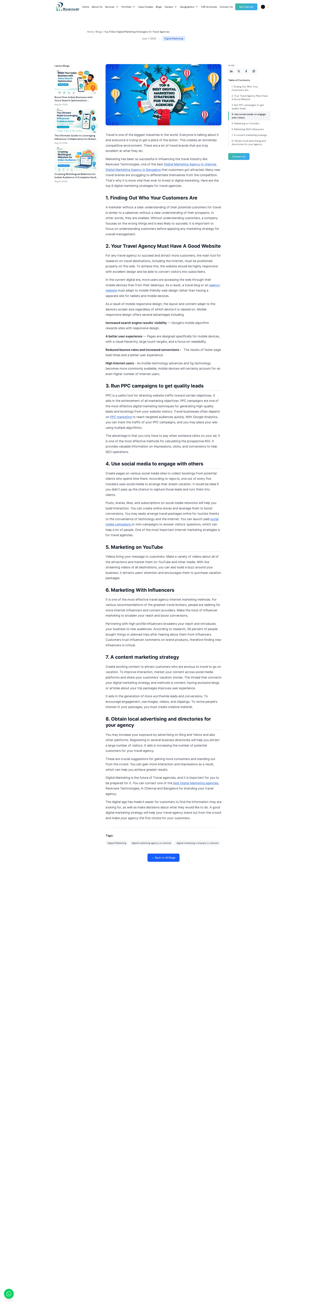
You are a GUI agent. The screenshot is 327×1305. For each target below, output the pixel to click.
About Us (97, 6)
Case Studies (145, 6)
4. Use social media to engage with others (249, 116)
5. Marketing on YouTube (245, 123)
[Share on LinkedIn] (231, 71)
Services (109, 6)
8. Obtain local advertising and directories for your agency (249, 142)
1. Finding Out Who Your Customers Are (245, 88)
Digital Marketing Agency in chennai (190, 164)
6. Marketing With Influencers (248, 129)
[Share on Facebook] (246, 71)
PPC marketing (121, 417)
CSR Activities (209, 6)
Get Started (246, 6)
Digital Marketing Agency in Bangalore (133, 169)
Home (85, 6)
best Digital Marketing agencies (195, 783)
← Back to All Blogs (163, 857)
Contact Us (226, 6)
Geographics (187, 6)
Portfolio (126, 6)
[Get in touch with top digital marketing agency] (9, 1294)
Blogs (159, 6)
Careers (169, 6)
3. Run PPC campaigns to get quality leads (248, 106)
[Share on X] (239, 71)
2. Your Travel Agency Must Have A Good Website (250, 97)
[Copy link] (254, 71)
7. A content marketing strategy (249, 135)
